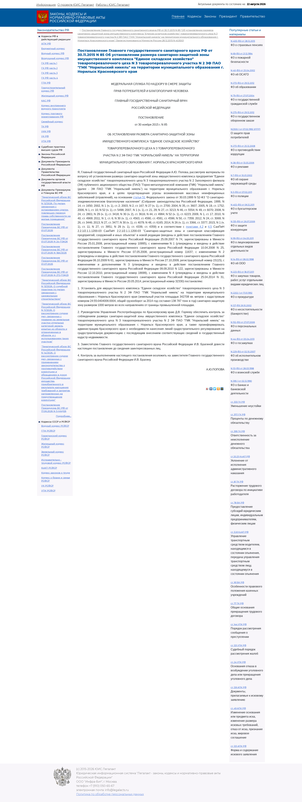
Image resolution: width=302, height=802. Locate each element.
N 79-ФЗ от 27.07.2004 (242, 95)
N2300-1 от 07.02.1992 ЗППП (245, 129)
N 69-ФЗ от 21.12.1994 (242, 53)
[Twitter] (215, 387)
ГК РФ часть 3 (49, 73)
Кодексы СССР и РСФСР (55, 421)
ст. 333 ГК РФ (238, 402)
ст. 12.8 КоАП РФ (240, 532)
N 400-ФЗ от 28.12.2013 (243, 41)
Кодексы (194, 16)
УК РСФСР (47, 485)
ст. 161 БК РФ (237, 582)
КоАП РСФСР (49, 467)
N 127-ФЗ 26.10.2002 (241, 305)
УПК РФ (46, 141)
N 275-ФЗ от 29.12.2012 (242, 112)
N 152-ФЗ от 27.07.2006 (243, 322)
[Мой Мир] (222, 387)
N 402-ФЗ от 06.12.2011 (242, 204)
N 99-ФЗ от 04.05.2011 (242, 238)
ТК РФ (45, 126)
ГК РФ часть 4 (49, 77)
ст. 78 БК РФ (237, 502)
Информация (46, 4)
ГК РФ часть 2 (49, 68)
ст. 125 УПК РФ (238, 645)
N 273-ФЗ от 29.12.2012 (242, 83)
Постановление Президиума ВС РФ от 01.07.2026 (54, 227)
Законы (210, 16)
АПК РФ (46, 43)
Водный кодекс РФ (52, 53)
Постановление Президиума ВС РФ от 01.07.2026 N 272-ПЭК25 (55, 271)
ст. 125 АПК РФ (238, 746)
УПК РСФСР (48, 490)
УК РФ (45, 136)
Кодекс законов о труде (55, 472)
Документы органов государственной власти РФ (56, 182)
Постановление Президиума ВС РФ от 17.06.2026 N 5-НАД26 (54, 408)
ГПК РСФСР (48, 430)
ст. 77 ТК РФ (237, 603)
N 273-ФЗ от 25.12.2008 (243, 146)
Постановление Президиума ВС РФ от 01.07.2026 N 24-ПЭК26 (54, 238)
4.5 (210, 226)
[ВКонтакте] (211, 387)
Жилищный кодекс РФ (55, 95)
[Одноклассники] (218, 387)
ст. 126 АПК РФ (238, 687)
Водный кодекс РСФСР (55, 425)
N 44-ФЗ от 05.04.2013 (242, 339)
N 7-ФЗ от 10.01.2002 (241, 175)
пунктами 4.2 (194, 226)
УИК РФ (46, 131)
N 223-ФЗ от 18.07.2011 (242, 272)
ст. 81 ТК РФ (237, 481)
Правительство (252, 16)
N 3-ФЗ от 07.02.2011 (241, 192)
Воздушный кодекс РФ (55, 58)
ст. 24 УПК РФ (238, 662)
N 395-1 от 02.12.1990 (241, 381)
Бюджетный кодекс (53, 48)
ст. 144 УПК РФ (239, 624)
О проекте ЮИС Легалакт (75, 4)
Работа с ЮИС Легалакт (113, 4)
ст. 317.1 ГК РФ (238, 414)
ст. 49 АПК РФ (238, 708)
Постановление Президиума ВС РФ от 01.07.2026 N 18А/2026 (54, 249)
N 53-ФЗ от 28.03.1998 (242, 368)
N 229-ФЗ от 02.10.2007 (243, 351)
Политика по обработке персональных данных (110, 794)
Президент (228, 16)
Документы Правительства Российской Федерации (55, 171)
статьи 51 (139, 197)
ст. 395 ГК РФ (238, 431)
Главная (178, 16)
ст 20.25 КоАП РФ (240, 456)
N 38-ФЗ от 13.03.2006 (242, 162)
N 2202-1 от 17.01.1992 (241, 293)
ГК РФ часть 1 (49, 63)
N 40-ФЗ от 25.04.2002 (243, 70)
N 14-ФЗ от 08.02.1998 (242, 259)
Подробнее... (63, 416)
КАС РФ (46, 100)
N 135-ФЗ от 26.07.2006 (243, 221)
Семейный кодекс (52, 121)
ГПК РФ (46, 82)
